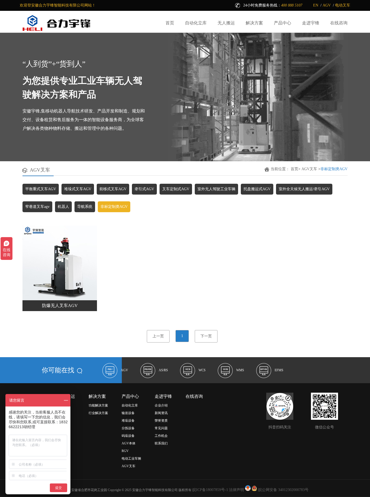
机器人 (63, 207)
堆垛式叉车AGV (77, 189)
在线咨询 (339, 23)
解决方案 (254, 23)
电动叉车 (342, 5)
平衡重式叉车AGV (40, 189)
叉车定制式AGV (175, 189)
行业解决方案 (98, 413)
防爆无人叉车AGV (60, 305)
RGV (125, 451)
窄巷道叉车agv (37, 207)
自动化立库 (196, 23)
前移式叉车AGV (112, 189)
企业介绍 (161, 405)
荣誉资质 (161, 420)
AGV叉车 (309, 169)
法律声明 (236, 490)
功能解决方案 (98, 405)
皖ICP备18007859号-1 (210, 490)
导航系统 (84, 207)
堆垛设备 (128, 420)
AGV (327, 5)
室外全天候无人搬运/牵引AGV (304, 189)
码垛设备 (128, 436)
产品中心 (282, 23)
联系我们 (161, 443)
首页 (169, 23)
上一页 (158, 336)
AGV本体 (128, 443)
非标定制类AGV (114, 207)
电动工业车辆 (131, 458)
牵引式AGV (144, 189)
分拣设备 (128, 428)
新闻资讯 (161, 413)
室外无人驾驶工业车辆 (216, 189)
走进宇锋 (310, 23)
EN (315, 5)
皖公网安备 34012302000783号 (283, 490)
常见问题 (161, 428)
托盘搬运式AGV (257, 189)
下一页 (206, 336)
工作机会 (161, 436)
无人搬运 (226, 23)
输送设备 (128, 413)
